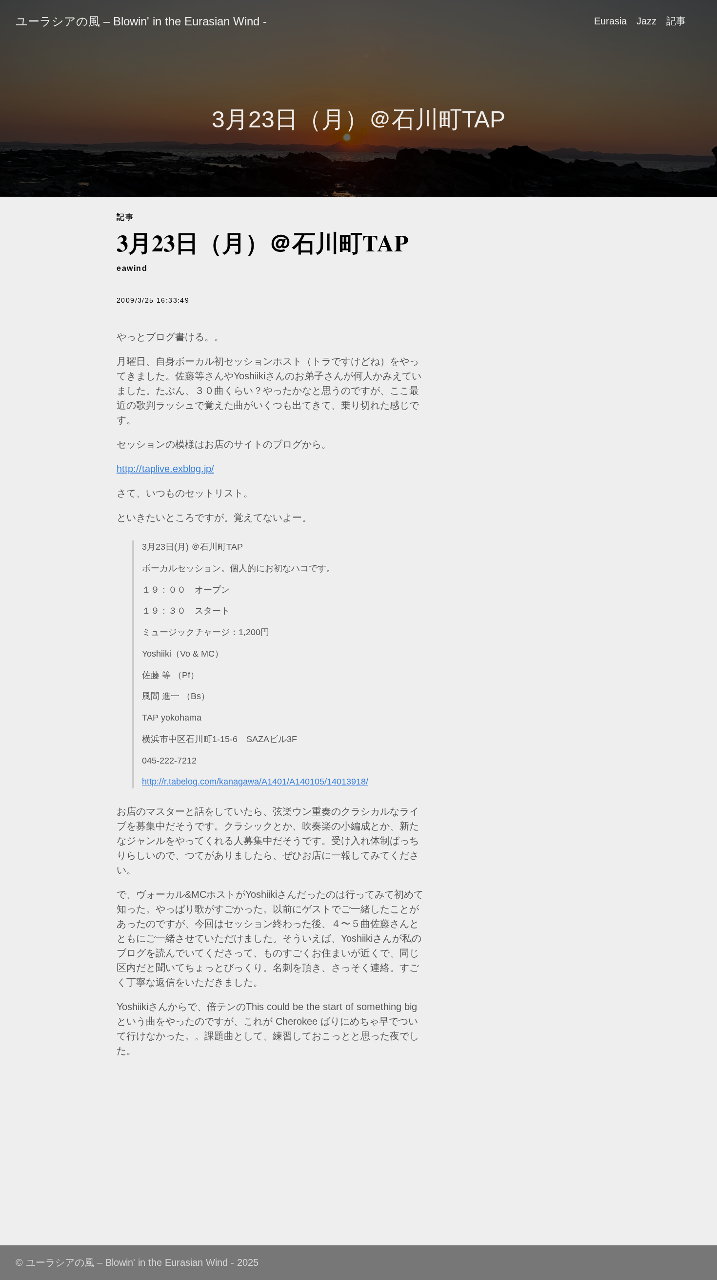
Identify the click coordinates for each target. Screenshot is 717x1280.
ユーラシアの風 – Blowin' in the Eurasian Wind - (141, 21)
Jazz (647, 21)
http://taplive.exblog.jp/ (165, 468)
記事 (676, 21)
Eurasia (610, 21)
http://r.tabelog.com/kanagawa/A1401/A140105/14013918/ (255, 781)
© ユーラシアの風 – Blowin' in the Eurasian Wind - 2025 (137, 1262)
